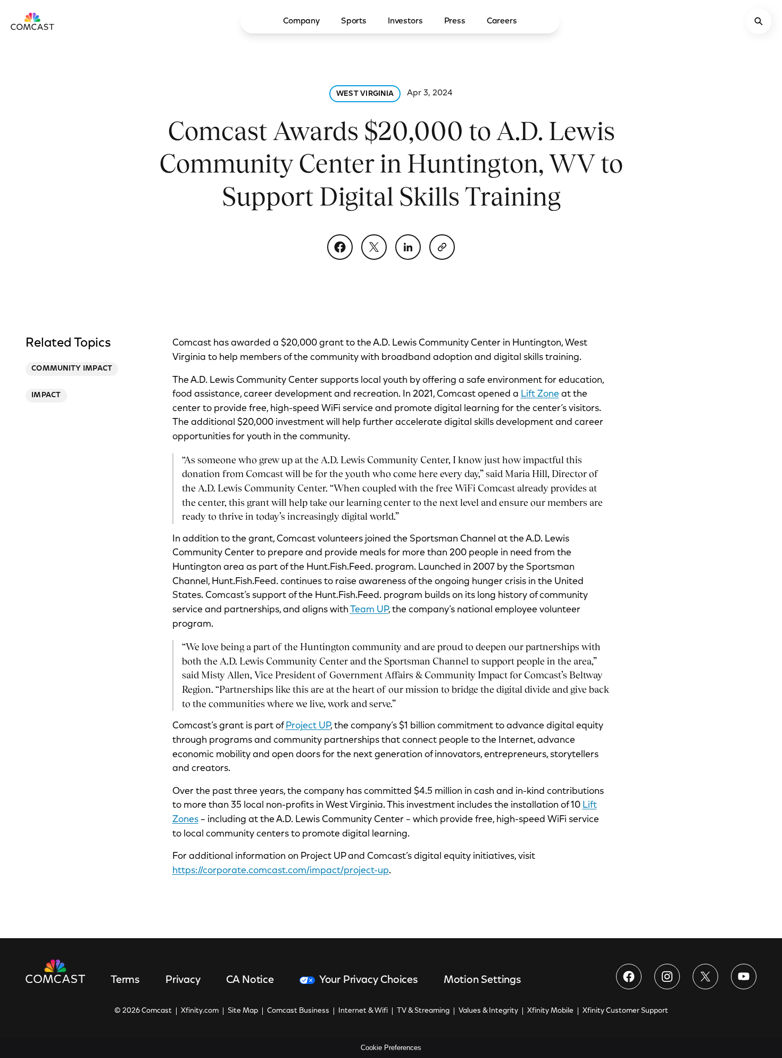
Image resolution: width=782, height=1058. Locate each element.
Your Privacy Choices (368, 980)
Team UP (369, 610)
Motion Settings (482, 980)
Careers (502, 21)
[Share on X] (374, 247)
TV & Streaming (423, 1011)
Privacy (183, 980)
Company (301, 21)
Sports (354, 21)
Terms (125, 980)
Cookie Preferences (391, 1048)
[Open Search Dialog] (758, 21)
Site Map (243, 1011)
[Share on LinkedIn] (408, 247)
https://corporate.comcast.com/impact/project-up (280, 871)
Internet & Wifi (363, 1011)
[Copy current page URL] (442, 247)
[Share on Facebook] (340, 247)
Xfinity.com (200, 1011)
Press (454, 21)
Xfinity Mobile (550, 1011)
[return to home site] (32, 21)
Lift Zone (540, 394)
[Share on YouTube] (743, 976)
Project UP (308, 726)
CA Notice (250, 980)
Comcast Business (298, 1011)
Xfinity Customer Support (625, 1011)
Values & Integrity (488, 1011)
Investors (405, 21)
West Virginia (365, 94)
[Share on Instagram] (667, 976)
